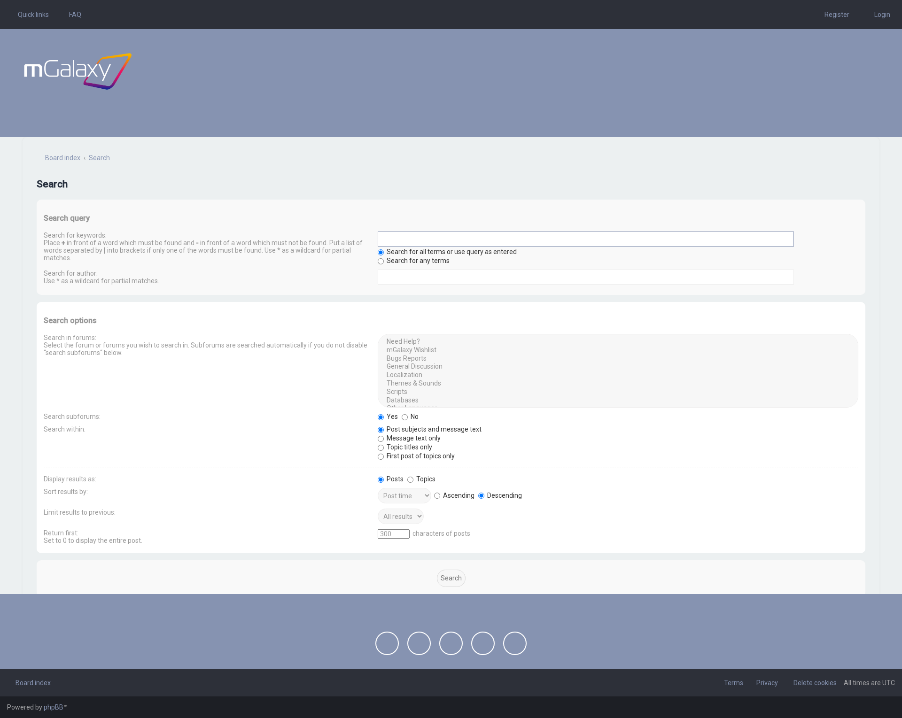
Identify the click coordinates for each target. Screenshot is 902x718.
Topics (425, 479)
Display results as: (70, 479)
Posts (394, 479)
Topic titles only (408, 447)
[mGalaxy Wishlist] (618, 350)
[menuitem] (71, 14)
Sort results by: (66, 491)
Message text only (413, 438)
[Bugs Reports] (618, 359)
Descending (504, 495)
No (414, 416)
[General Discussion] (618, 367)
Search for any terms (417, 260)
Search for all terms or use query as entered (451, 251)
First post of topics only (420, 456)
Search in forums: (70, 337)
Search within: (65, 429)
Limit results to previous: (80, 512)
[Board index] (77, 71)
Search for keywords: (75, 235)
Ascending (458, 495)
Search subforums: (72, 416)
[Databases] (618, 400)
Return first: (61, 533)
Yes (391, 416)
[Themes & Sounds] (618, 383)
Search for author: (71, 273)
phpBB (53, 707)
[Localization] (618, 375)
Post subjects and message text (433, 429)
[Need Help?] (618, 342)
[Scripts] (618, 392)
